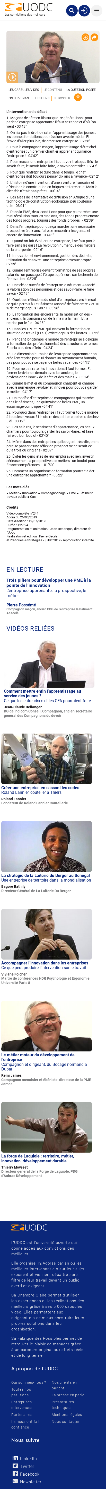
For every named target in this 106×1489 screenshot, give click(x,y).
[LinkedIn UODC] (15, 1458)
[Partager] (94, 37)
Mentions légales (67, 1415)
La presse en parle (68, 1395)
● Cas (31, 497)
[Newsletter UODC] (15, 1481)
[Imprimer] (78, 97)
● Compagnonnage (52, 493)
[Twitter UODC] (15, 1466)
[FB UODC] (15, 1473)
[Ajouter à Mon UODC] (85, 37)
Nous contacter (66, 1422)
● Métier (12, 493)
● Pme (71, 493)
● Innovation (28, 493)
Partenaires (21, 1415)
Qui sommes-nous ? (28, 1382)
